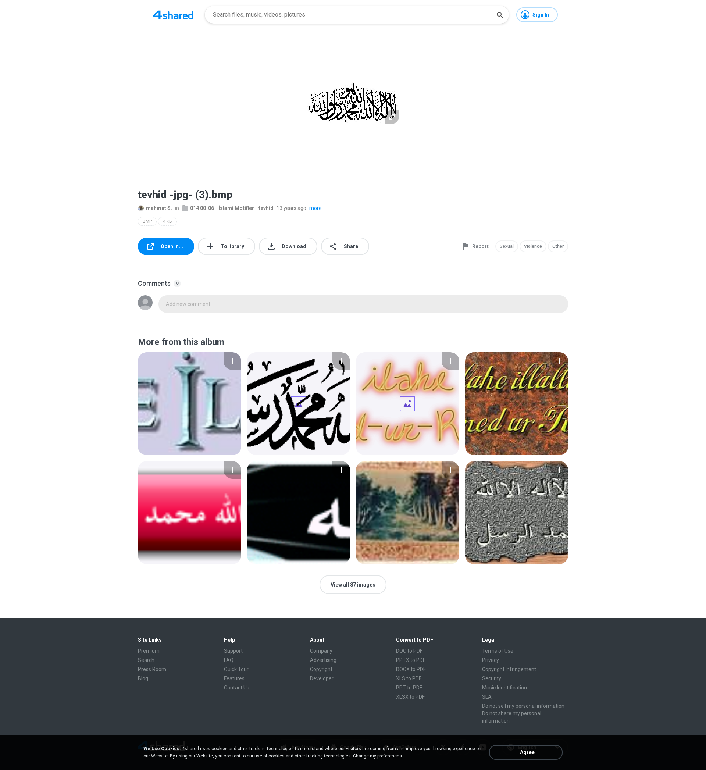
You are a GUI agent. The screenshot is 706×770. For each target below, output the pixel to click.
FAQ (228, 660)
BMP (147, 221)
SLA (487, 697)
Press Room (152, 669)
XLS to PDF (408, 678)
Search (146, 660)
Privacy (490, 660)
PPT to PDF (409, 688)
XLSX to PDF (410, 697)
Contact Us (236, 688)
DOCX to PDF (411, 669)
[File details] (189, 403)
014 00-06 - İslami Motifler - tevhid (232, 208)
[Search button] (500, 15)
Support (233, 651)
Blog (143, 678)
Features (234, 678)
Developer (322, 678)
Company (321, 651)
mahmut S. (159, 208)
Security (491, 678)
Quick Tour (236, 669)
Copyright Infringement (509, 669)
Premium (149, 651)
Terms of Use (497, 651)
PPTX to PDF (410, 660)
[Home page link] (173, 15)
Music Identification (504, 688)
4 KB (167, 221)
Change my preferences (377, 756)
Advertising (323, 660)
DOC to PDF (409, 651)
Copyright (321, 669)
